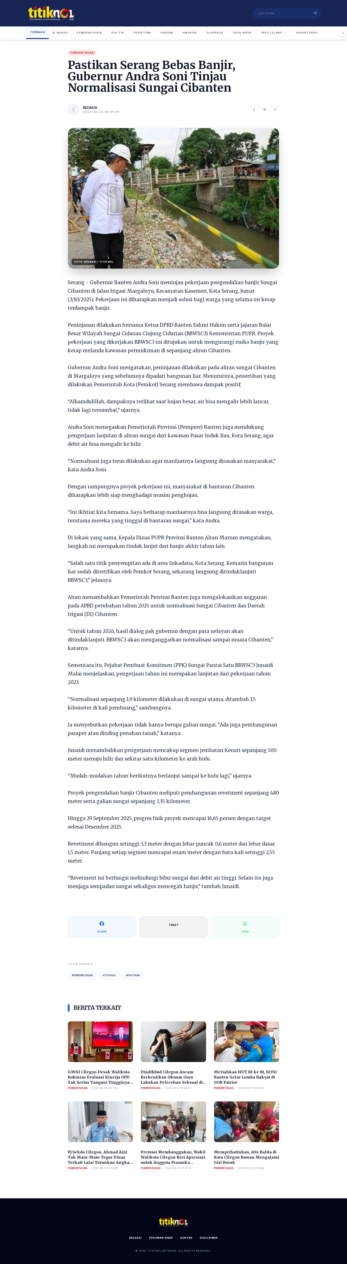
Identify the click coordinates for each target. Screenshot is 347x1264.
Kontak (186, 1237)
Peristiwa (142, 32)
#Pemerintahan (82, 975)
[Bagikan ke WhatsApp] (275, 109)
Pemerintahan (89, 32)
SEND (245, 931)
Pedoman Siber (161, 1237)
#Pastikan (133, 975)
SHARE (102, 931)
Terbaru (37, 32)
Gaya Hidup (242, 32)
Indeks (62, 32)
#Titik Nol (109, 975)
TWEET (174, 925)
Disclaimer (209, 1237)
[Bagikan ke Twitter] (264, 109)
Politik (117, 32)
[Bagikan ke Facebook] (254, 109)
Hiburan (189, 32)
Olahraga (215, 32)
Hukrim (167, 32)
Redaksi (135, 1237)
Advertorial (307, 32)
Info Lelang (271, 32)
